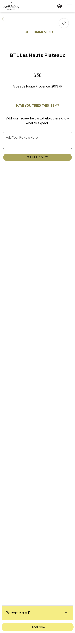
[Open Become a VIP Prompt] (66, 613)
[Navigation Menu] (69, 6)
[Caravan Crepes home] (21, 6)
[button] (5, 19)
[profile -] (59, 5)
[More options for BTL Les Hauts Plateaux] (64, 23)
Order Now (37, 627)
